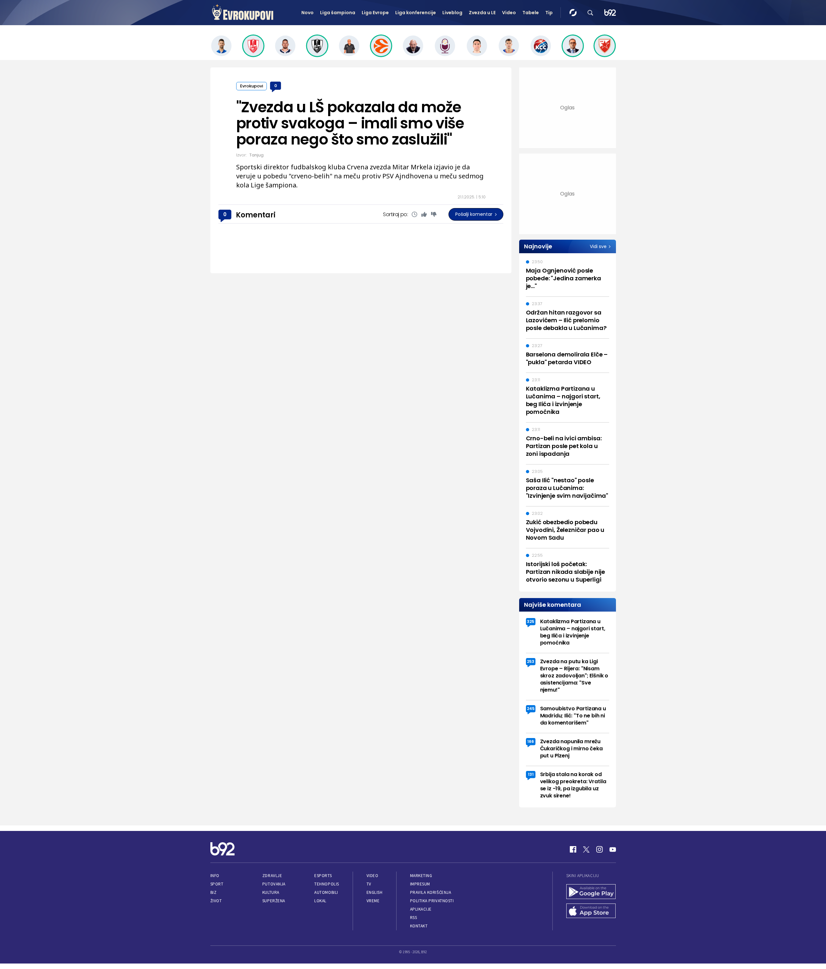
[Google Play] (591, 892)
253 (530, 661)
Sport (217, 884)
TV (369, 884)
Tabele (530, 12)
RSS (413, 917)
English (375, 892)
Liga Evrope (375, 12)
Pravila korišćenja (430, 892)
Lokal (320, 901)
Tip (549, 12)
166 (530, 741)
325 (530, 621)
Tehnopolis (326, 884)
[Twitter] (586, 849)
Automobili (326, 892)
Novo (307, 12)
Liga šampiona (337, 12)
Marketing (421, 875)
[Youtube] (612, 849)
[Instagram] (599, 849)
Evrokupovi (251, 86)
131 (531, 774)
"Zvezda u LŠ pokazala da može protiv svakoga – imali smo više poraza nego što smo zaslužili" (350, 123)
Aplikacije (421, 909)
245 (531, 708)
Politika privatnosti (432, 901)
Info (214, 875)
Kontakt (419, 926)
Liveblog (452, 12)
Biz (213, 892)
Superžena (273, 901)
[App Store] (591, 912)
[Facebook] (573, 849)
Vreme (373, 901)
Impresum (420, 884)
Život (216, 901)
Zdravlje (272, 875)
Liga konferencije (415, 12)
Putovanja (274, 884)
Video (509, 12)
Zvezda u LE (482, 12)
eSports (323, 875)
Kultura (270, 892)
